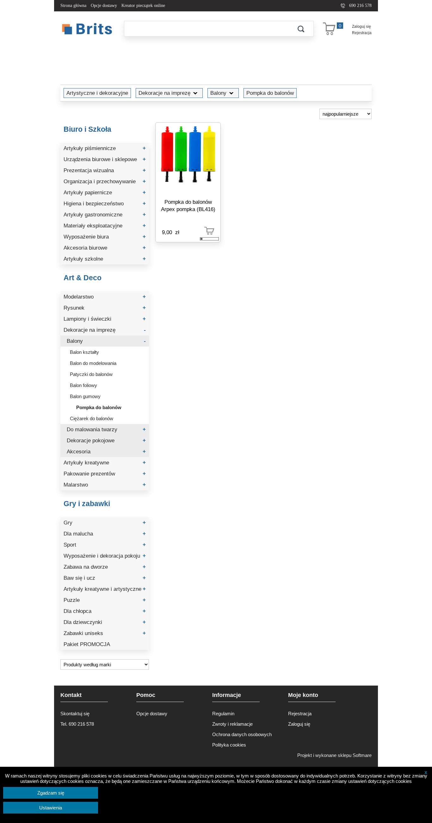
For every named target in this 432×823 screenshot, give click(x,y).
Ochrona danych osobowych (242, 734)
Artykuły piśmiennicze (105, 148)
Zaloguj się (361, 26)
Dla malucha (105, 534)
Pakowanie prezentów (105, 474)
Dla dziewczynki (105, 622)
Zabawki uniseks (105, 633)
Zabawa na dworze (105, 567)
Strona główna (73, 5)
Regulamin (223, 713)
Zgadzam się (50, 793)
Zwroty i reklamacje (232, 724)
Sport (105, 545)
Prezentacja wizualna (105, 170)
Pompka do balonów (270, 93)
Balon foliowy (83, 385)
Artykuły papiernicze (105, 193)
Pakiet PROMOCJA (87, 644)
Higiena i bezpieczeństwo (105, 204)
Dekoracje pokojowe (106, 441)
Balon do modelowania (93, 363)
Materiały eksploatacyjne (105, 226)
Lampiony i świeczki (105, 319)
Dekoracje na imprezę (164, 93)
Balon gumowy (85, 396)
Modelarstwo (105, 297)
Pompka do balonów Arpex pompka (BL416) (188, 205)
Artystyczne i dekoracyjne (97, 93)
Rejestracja (362, 33)
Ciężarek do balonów (91, 418)
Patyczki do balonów (91, 374)
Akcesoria (106, 452)
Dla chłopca (105, 611)
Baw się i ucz (105, 578)
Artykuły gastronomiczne (105, 215)
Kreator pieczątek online (143, 5)
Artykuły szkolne (105, 259)
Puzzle (105, 600)
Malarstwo (105, 485)
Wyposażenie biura (105, 237)
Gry (105, 523)
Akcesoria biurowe (105, 248)
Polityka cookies (229, 744)
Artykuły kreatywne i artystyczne (105, 589)
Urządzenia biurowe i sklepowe (105, 159)
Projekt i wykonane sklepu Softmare (334, 755)
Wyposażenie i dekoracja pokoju (105, 556)
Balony (218, 93)
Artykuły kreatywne (105, 463)
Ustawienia (50, 807)
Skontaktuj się (74, 713)
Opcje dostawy (104, 5)
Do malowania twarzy (106, 430)
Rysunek (105, 308)
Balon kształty (84, 352)
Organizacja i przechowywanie (105, 182)
